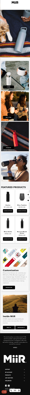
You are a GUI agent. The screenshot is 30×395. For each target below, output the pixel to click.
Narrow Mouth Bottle (22, 232)
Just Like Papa (11, 388)
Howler (8, 205)
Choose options (8, 210)
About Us (9, 327)
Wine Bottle (8, 231)
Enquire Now (9, 287)
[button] (19, 390)
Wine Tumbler (22, 205)
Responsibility (21, 327)
